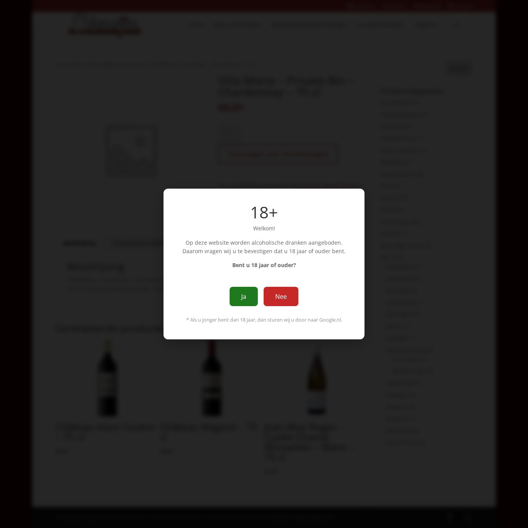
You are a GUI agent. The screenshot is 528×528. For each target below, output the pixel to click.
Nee (281, 296)
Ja (243, 296)
